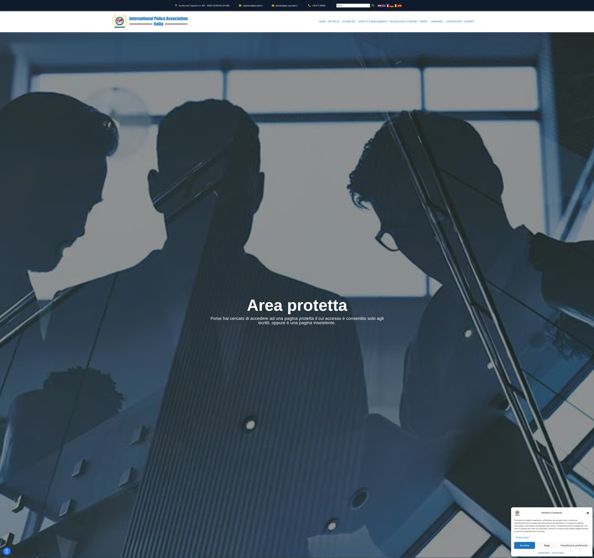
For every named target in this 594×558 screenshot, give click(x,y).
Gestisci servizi (522, 537)
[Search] (373, 5)
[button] (587, 512)
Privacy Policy (558, 552)
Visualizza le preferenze (574, 545)
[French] (388, 5)
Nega (547, 545)
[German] (392, 5)
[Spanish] (400, 5)
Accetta (524, 545)
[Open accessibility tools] (7, 551)
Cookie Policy (544, 552)
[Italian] (396, 5)
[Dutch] (380, 5)
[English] (384, 5)
